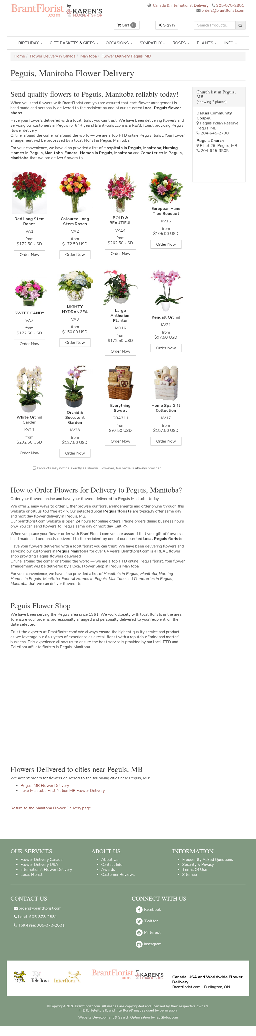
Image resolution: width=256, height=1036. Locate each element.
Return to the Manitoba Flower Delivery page (50, 808)
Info (229, 43)
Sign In (168, 25)
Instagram (152, 944)
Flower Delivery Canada (41, 859)
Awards (108, 869)
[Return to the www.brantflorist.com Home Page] (57, 10)
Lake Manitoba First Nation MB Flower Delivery (62, 790)
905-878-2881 (230, 5)
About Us (109, 859)
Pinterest (152, 932)
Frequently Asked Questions (207, 859)
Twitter (150, 921)
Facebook (152, 909)
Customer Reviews (118, 874)
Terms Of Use (194, 869)
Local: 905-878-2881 (37, 917)
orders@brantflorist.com (222, 10)
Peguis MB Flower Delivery (44, 785)
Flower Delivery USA (39, 864)
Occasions (118, 43)
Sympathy (151, 43)
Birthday (29, 43)
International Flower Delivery (46, 869)
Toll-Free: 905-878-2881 (41, 925)
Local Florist (31, 874)
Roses (179, 43)
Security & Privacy (198, 864)
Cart (127, 25)
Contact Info (111, 864)
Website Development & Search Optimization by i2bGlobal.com (128, 1017)
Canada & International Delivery (180, 5)
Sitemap (189, 874)
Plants (205, 43)
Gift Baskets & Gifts (73, 43)
